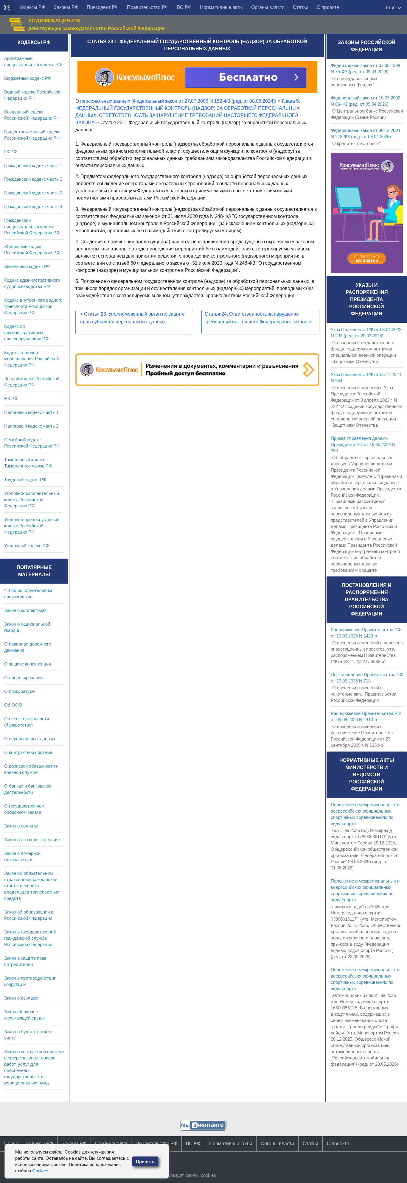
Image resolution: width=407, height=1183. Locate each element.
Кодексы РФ (31, 7)
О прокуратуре (19, 691)
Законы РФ (66, 7)
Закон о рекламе (21, 997)
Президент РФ (103, 7)
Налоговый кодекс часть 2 (31, 425)
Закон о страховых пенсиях (32, 839)
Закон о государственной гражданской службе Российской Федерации (30, 938)
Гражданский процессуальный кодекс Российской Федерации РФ (32, 226)
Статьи (300, 7)
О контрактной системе (28, 752)
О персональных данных (29, 738)
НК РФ (11, 398)
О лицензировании (23, 677)
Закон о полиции (21, 825)
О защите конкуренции (27, 663)
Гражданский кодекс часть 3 (33, 192)
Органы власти (268, 7)
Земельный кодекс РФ (27, 266)
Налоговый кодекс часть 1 (31, 412)
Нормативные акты (221, 7)
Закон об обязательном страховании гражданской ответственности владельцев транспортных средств (31, 886)
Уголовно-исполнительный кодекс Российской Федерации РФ (31, 499)
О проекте (328, 7)
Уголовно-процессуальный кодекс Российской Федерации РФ (31, 525)
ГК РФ (10, 151)
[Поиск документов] (7, 7)
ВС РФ (184, 7)
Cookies (40, 1170)
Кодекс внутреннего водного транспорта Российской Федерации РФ (33, 306)
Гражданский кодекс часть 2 (33, 179)
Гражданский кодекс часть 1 (33, 165)
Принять (145, 1161)
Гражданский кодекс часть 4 (33, 206)
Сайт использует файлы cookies (182, 1175)
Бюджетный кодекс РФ (27, 78)
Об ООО (13, 704)
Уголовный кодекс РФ (26, 545)
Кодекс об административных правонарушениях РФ (26, 332)
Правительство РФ (148, 7)
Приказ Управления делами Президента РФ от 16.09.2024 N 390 (363, 444)
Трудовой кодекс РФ (25, 479)
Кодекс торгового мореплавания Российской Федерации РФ (31, 358)
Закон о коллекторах (25, 610)
